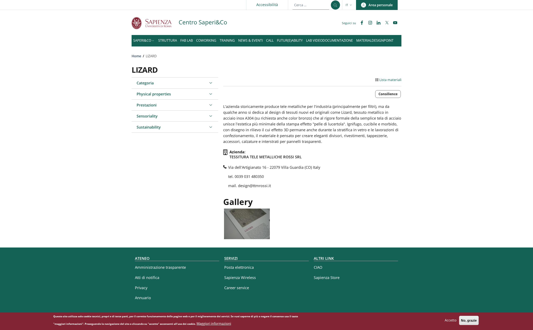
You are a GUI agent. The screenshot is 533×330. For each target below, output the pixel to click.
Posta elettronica (239, 267)
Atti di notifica (147, 277)
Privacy (141, 287)
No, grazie (469, 320)
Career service (236, 287)
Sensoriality (147, 116)
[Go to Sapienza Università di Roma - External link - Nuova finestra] (155, 23)
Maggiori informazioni (214, 323)
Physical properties (154, 93)
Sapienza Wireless (240, 277)
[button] (349, 5)
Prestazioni (147, 105)
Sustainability (149, 127)
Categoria (145, 82)
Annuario (143, 297)
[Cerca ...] (335, 5)
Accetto (451, 320)
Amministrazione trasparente (160, 267)
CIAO (318, 267)
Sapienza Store (327, 277)
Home (136, 56)
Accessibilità (267, 4)
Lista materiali (390, 80)
